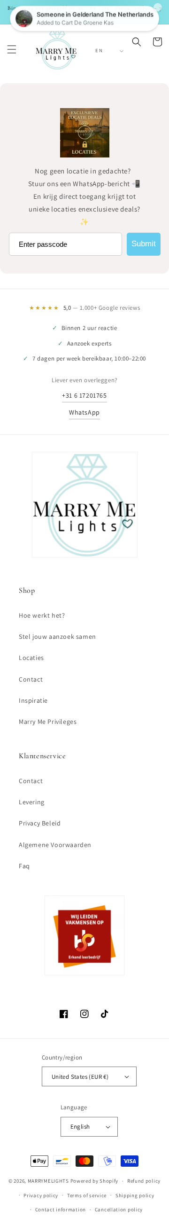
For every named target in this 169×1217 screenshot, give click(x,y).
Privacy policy (40, 1195)
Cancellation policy (119, 1209)
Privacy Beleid (40, 823)
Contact (31, 679)
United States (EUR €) (80, 1077)
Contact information (60, 1209)
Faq (24, 866)
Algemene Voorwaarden (55, 844)
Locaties (31, 657)
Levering (32, 802)
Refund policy (144, 1181)
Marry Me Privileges (48, 721)
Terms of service (87, 1195)
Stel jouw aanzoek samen (57, 636)
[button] (11, 49)
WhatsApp (84, 412)
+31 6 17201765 (84, 395)
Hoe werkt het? (42, 615)
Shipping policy (134, 1195)
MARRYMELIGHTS (48, 1181)
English (80, 1127)
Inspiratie (33, 700)
